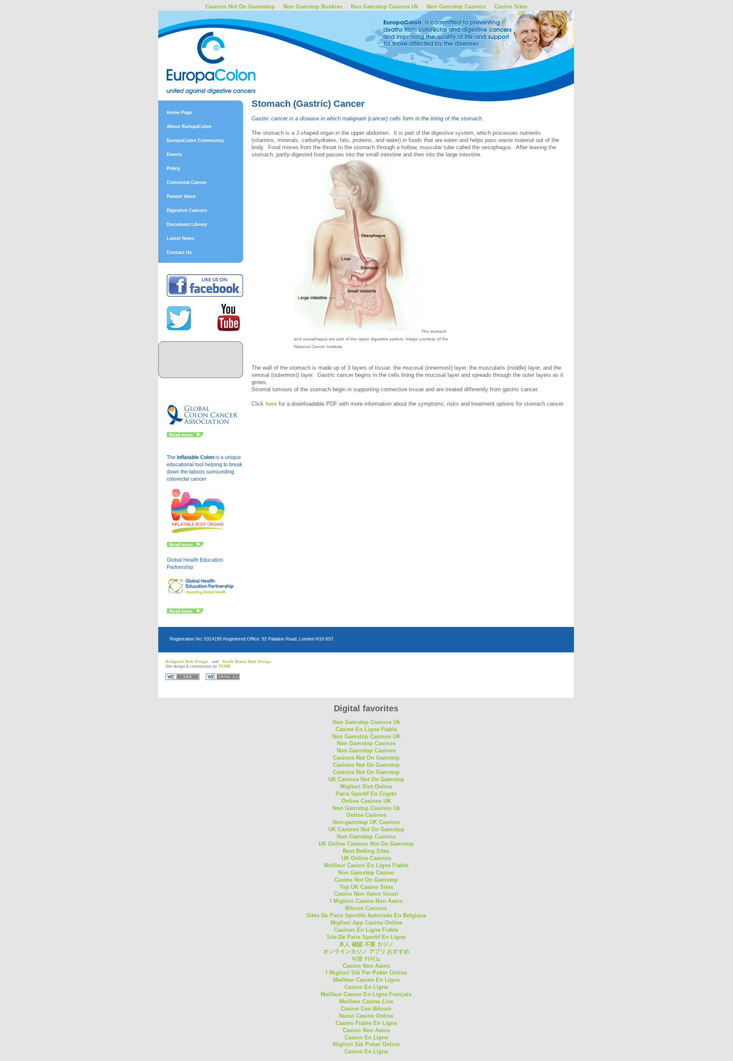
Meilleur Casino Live (366, 1001)
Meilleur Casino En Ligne (366, 980)
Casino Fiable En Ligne (366, 1023)
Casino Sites (510, 6)
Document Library (187, 224)
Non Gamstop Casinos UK (366, 736)
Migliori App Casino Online (366, 922)
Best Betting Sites (366, 851)
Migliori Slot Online (366, 786)
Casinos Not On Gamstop (366, 758)
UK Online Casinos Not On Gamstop (366, 844)
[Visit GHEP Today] (201, 593)
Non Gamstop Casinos (456, 6)
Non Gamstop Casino (366, 872)
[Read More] (185, 436)
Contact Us (179, 252)
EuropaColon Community (195, 140)
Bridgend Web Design (186, 662)
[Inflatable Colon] (199, 534)
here (271, 404)
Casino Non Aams (366, 966)
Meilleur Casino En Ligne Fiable (366, 865)
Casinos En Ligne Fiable (366, 930)
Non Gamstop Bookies (312, 6)
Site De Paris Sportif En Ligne (366, 937)
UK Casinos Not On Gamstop (366, 779)
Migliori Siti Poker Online (366, 1044)
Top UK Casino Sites (366, 887)
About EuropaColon (189, 126)
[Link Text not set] (185, 612)
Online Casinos (366, 815)
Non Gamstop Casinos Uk (384, 6)
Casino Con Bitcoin (366, 1008)
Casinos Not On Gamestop (240, 6)
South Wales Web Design (246, 662)
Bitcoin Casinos (366, 908)
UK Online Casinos (366, 858)
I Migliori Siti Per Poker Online (366, 972)
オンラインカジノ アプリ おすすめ (366, 951)
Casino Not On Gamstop (366, 880)
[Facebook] (205, 295)
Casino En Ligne (366, 987)
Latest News (180, 238)
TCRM (224, 666)
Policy (173, 168)
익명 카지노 (366, 958)
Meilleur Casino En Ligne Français (366, 994)
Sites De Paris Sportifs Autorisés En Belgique (366, 915)
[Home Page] (232, 44)
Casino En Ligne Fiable (366, 729)
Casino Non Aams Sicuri (366, 894)
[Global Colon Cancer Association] (203, 424)
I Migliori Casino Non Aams (366, 901)
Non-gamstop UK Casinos (366, 822)
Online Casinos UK (366, 801)
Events (174, 154)
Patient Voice (181, 196)
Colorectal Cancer (187, 182)
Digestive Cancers (187, 210)
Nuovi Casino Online (366, 1016)
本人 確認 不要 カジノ (366, 944)
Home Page (179, 112)
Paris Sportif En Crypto (366, 794)
